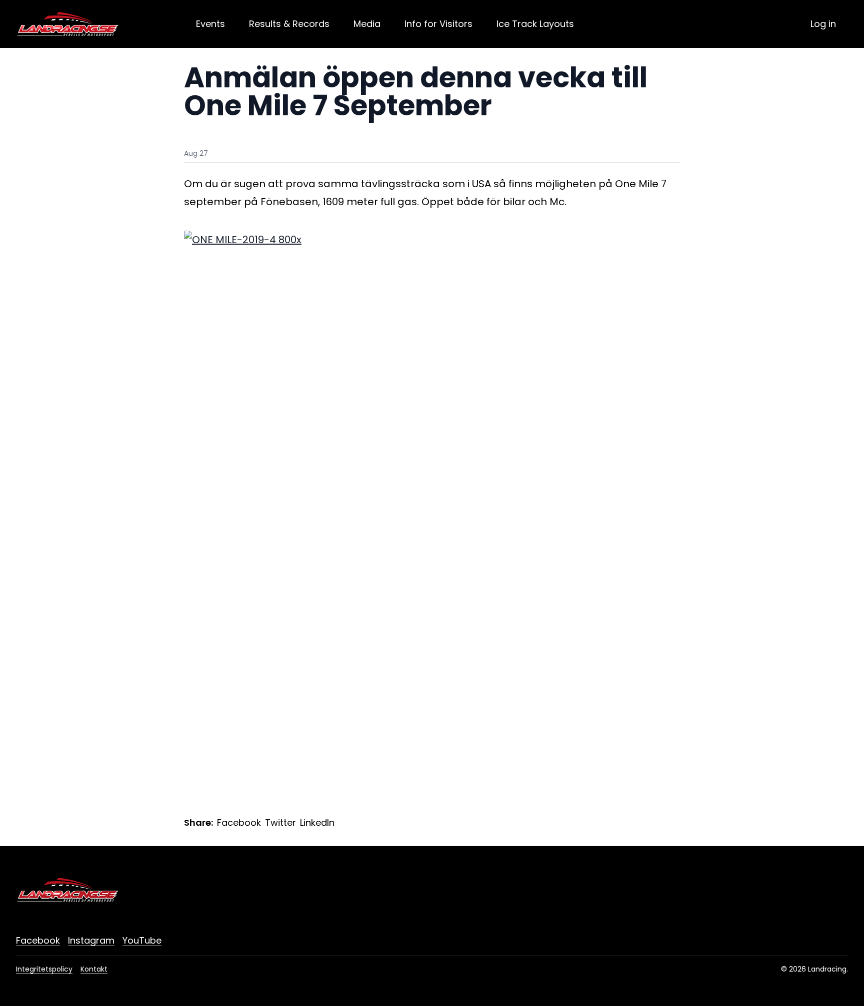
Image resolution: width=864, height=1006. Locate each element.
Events (210, 23)
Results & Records (289, 23)
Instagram (91, 940)
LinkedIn (317, 822)
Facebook (239, 822)
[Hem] (68, 24)
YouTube (142, 940)
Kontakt (94, 969)
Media (367, 23)
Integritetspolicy (44, 969)
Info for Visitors (438, 23)
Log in (823, 23)
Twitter (280, 822)
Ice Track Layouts (535, 23)
